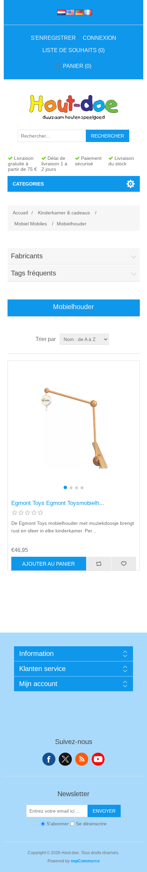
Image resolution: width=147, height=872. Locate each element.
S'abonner (57, 824)
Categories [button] (28, 184)
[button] (65, 487)
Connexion (99, 38)
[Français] (87, 12)
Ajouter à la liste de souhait (123, 563)
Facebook (48, 759)
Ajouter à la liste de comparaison (98, 563)
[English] (69, 12)
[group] (73, 427)
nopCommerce (85, 861)
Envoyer (104, 811)
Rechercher (107, 136)
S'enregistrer (53, 38)
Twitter (65, 759)
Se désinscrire (91, 824)
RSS (81, 759)
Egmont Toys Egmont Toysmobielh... (57, 503)
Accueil (20, 212)
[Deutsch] (78, 12)
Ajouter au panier (48, 564)
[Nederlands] (60, 12)
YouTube (98, 759)
